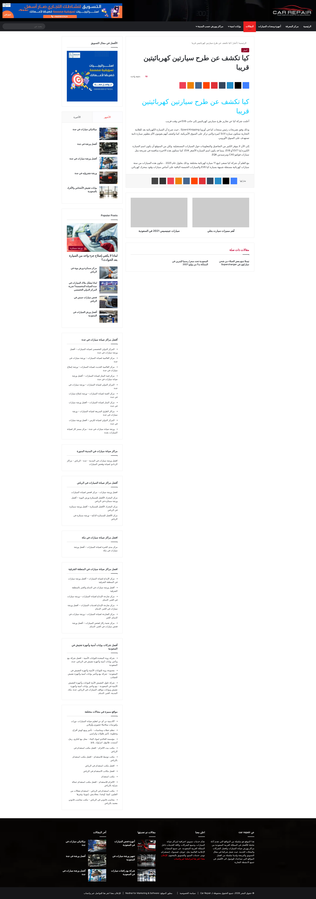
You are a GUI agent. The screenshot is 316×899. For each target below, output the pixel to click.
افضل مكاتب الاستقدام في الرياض (99, 771)
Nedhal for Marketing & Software (142, 893)
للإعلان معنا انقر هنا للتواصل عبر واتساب (102, 893)
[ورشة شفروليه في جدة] (108, 178)
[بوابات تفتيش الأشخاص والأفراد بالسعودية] (108, 192)
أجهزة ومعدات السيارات (269, 26)
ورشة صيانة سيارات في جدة (101, 429)
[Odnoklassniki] (190, 85)
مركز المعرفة (292, 26)
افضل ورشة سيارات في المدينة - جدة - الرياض (96, 460)
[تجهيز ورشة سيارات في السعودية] (146, 861)
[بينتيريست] (214, 85)
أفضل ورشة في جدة (87, 143)
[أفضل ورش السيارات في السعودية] (108, 316)
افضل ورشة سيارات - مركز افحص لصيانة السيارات (94, 492)
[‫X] (238, 85)
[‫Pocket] (182, 85)
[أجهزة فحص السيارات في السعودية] (146, 846)
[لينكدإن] (230, 85)
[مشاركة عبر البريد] (163, 181)
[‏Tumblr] (222, 85)
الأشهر (107, 117)
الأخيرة (77, 117)
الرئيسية (307, 26)
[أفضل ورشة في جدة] (108, 148)
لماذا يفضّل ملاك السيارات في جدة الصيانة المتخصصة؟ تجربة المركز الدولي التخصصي (82, 286)
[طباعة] (155, 181)
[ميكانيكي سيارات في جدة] (108, 134)
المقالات (250, 26)
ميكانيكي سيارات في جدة (85, 129)
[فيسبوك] (246, 85)
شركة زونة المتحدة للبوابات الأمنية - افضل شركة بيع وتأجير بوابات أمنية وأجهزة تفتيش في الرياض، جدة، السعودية (92, 661)
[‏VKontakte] (198, 85)
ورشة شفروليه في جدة (86, 173)
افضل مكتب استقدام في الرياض (100, 765)
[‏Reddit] (206, 85)
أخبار (235, 43)
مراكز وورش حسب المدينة (210, 26)
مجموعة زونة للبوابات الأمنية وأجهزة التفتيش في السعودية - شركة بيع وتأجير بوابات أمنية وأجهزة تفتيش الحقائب (93, 674)
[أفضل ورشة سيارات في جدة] (108, 163)
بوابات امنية (235, 26)
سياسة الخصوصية (187, 893)
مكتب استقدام (108, 776)
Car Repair (205, 893)
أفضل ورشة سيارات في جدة (83, 158)
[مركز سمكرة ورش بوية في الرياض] (108, 272)
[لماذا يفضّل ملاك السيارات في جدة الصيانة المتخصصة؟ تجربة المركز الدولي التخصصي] (108, 287)
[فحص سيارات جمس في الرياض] (108, 302)
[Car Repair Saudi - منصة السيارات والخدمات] (292, 10)
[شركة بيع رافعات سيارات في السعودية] (146, 875)
